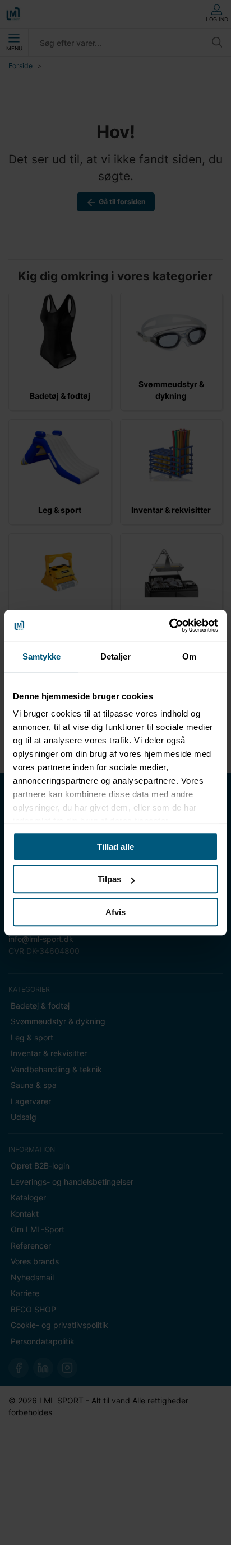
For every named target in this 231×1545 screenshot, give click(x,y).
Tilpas (109, 879)
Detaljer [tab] (115, 656)
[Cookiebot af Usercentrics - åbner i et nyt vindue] (169, 625)
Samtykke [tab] (41, 656)
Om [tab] (189, 656)
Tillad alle (115, 846)
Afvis (115, 912)
